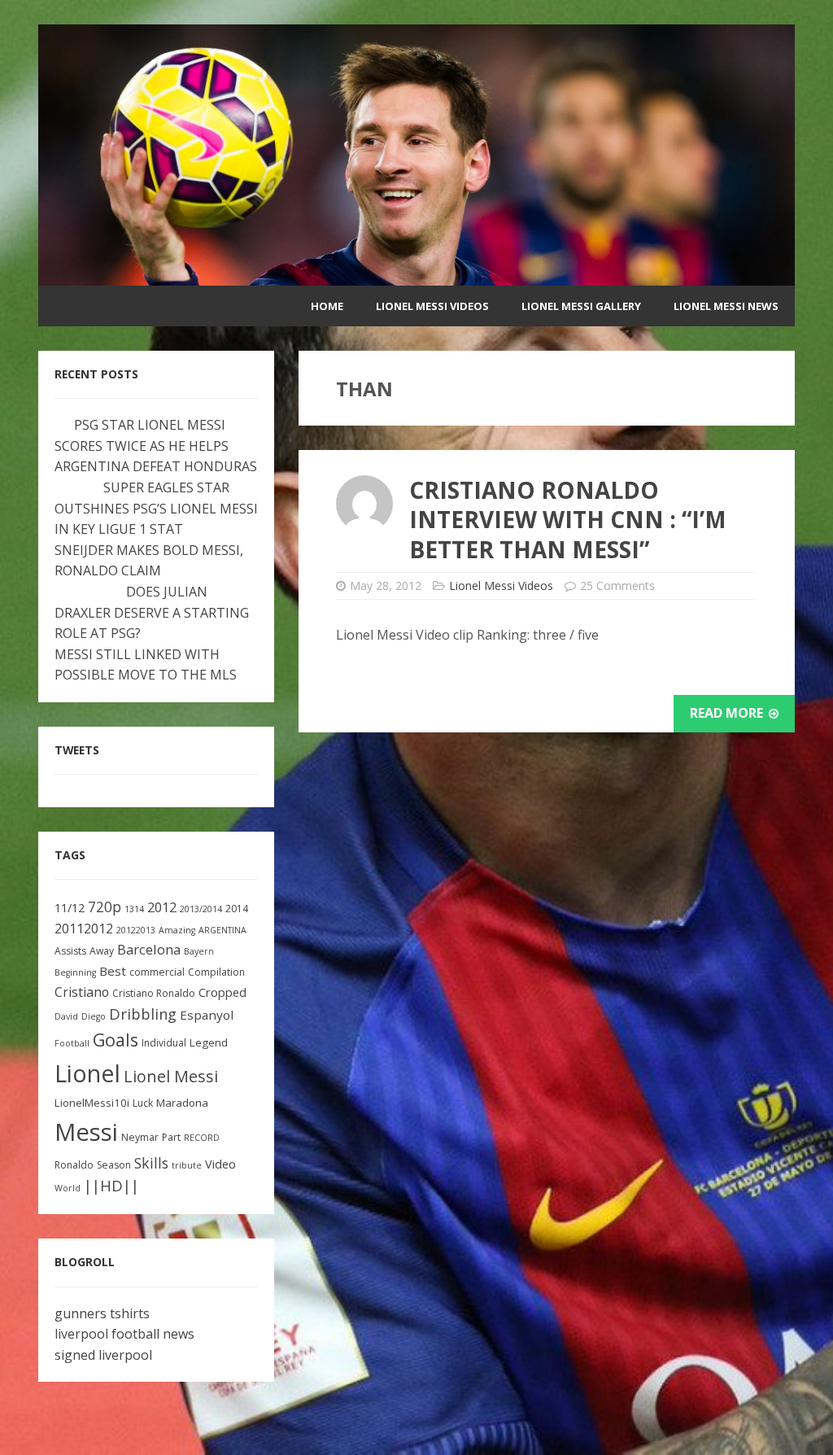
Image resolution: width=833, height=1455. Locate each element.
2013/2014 (201, 909)
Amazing (177, 930)
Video (220, 1164)
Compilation (216, 972)
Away (101, 951)
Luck (143, 1103)
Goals (115, 1039)
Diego (93, 1016)
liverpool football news (124, 1334)
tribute (187, 1165)
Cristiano (82, 992)
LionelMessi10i (92, 1102)
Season (114, 1165)
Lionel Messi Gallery (581, 306)
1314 (134, 909)
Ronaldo (74, 1165)
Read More (728, 713)
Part (171, 1137)
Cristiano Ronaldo (153, 993)
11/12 (70, 907)
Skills (151, 1163)
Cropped (222, 992)
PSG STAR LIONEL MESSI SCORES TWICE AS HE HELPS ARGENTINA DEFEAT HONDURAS (156, 445)
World (68, 1188)
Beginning (75, 972)
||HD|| (111, 1185)
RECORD (202, 1137)
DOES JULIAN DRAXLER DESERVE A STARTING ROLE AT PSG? (152, 612)
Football (72, 1043)
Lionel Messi (171, 1076)
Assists (70, 951)
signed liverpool (103, 1355)
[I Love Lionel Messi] (416, 275)
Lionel (87, 1073)
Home (327, 306)
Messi (86, 1132)
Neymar (140, 1137)
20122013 (135, 930)
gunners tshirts (102, 1313)
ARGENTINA (222, 930)
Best (112, 971)
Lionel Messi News (726, 306)
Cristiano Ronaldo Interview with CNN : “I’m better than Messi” (567, 519)
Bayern (199, 951)
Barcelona (149, 949)
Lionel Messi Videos (432, 306)
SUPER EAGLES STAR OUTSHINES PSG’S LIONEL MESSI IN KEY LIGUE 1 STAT (156, 508)
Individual (164, 1043)
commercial (157, 972)
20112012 (84, 928)
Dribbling (143, 1014)
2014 (236, 908)
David (66, 1016)
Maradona (182, 1102)
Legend (209, 1042)
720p (104, 907)
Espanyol (206, 1015)
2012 (162, 907)
